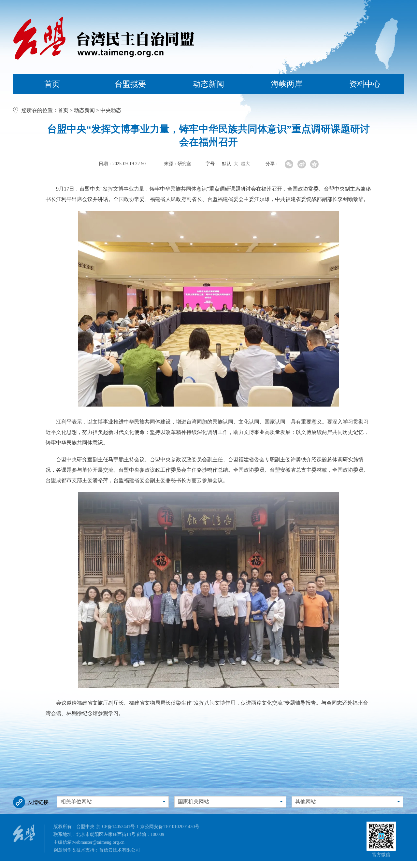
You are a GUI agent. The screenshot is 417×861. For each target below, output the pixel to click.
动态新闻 (208, 84)
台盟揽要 (130, 84)
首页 (52, 84)
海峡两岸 (286, 84)
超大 (245, 164)
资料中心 (365, 84)
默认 (226, 164)
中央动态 (110, 110)
